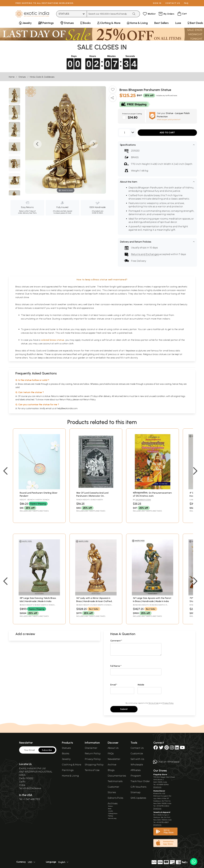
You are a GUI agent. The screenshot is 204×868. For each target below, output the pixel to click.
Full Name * (115, 666)
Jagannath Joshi (143, 500)
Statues (22, 77)
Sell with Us (137, 759)
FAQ (186, 3)
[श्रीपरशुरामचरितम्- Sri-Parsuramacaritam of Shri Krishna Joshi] (152, 488)
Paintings (67, 770)
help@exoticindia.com (67, 408)
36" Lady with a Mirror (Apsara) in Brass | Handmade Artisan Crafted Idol (94, 601)
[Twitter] (161, 748)
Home (11, 77)
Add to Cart (167, 132)
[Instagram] (172, 748)
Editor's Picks (115, 798)
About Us (113, 748)
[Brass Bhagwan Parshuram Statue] (14, 96)
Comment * (116, 640)
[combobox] (108, 14)
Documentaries (117, 775)
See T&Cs (32, 213)
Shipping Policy (94, 764)
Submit (124, 709)
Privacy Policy (168, 703)
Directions (157, 787)
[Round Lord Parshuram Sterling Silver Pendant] (39, 488)
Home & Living (70, 775)
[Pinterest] (166, 748)
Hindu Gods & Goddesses (42, 77)
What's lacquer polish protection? (169, 120)
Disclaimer (91, 748)
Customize (137, 753)
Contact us (172, 3)
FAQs (111, 753)
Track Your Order (140, 781)
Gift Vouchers (138, 787)
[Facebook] (155, 748)
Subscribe (47, 750)
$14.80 (133, 117)
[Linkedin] (177, 748)
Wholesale (137, 764)
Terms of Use (153, 703)
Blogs (111, 770)
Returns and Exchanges (145, 254)
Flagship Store (160, 774)
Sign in (157, 3)
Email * (113, 684)
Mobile (141, 684)
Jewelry (66, 759)
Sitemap (135, 792)
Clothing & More (71, 764)
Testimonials (115, 781)
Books (65, 753)
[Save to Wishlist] (112, 90)
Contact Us (137, 748)
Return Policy (89, 399)
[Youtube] (182, 748)
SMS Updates (138, 798)
